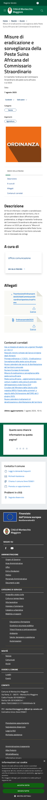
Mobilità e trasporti (13, 613)
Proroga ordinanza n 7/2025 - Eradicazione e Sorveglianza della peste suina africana (22, 360)
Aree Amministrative (14, 563)
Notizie (8, 655)
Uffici (8, 567)
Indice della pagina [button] (15, 171)
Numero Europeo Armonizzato (16, 370)
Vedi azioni (21, 99)
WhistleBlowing (12, 754)
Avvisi (22, 20)
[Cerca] (41, 10)
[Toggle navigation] (4, 10)
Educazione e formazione (20, 621)
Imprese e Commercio (14, 606)
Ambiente (14, 633)
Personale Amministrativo (16, 578)
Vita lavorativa (11, 602)
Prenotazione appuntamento (17, 723)
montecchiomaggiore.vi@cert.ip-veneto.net (24, 709)
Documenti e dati (13, 582)
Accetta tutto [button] (23, 785)
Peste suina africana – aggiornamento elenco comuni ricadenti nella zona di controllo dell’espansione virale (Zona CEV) (22, 381)
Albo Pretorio (11, 750)
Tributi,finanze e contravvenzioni (23, 629)
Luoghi (8, 674)
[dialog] (23, 779)
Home (5, 20)
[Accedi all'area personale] (37, 3)
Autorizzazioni (15, 641)
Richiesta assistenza (14, 734)
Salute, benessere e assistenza (22, 637)
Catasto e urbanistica (14, 609)
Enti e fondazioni (12, 571)
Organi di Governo (13, 559)
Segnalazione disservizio (15, 726)
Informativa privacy (13, 758)
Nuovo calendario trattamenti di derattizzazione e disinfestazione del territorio (23, 400)
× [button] (44, 761)
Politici (8, 574)
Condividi (8, 99)
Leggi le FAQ (11, 730)
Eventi (8, 678)
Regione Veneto (10, 2)
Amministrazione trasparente (18, 746)
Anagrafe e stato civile (15, 594)
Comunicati (10, 659)
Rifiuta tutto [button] (23, 791)
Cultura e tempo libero (15, 598)
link (10, 780)
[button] (23, 796)
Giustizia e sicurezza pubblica (22, 625)
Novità (14, 20)
